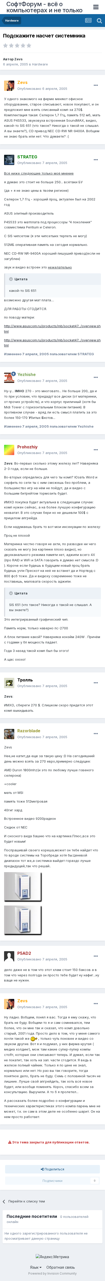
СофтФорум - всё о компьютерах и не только (44, 7)
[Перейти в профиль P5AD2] (9, 956)
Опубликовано (42, 88)
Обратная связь (60, 1267)
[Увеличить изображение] (34, 1038)
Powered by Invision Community (52, 1273)
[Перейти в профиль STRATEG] (9, 160)
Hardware (40, 64)
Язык (35, 1267)
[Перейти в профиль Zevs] (9, 86)
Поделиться (54, 1169)
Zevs (18, 59)
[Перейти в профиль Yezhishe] (9, 378)
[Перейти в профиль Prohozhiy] (9, 450)
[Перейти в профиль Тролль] (9, 683)
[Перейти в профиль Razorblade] (9, 734)
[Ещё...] (96, 85)
